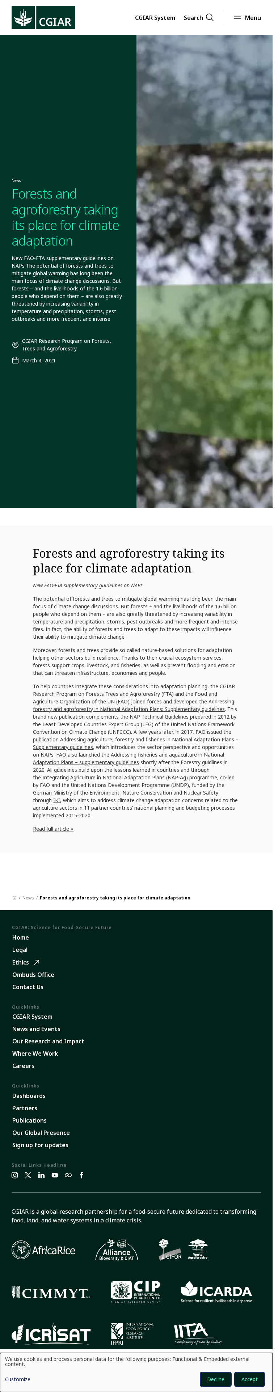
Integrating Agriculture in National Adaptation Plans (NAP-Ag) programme (129, 777)
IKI (56, 800)
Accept (249, 1379)
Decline (215, 1379)
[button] (155, 17)
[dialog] (136, 1372)
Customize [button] (17, 1380)
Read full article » (53, 828)
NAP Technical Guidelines (159, 716)
